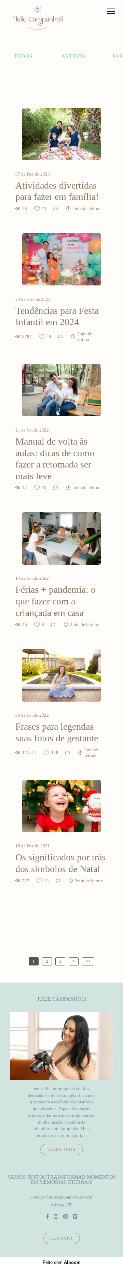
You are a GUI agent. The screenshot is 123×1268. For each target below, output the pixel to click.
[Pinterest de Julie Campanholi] (65, 1216)
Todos (23, 56)
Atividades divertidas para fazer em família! (57, 191)
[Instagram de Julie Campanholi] (56, 1216)
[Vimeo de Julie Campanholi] (75, 1216)
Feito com (62, 1262)
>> (88, 961)
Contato (62, 1238)
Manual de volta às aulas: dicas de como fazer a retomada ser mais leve (54, 458)
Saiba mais (61, 1149)
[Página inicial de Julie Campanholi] (37, 18)
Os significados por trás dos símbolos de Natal (60, 863)
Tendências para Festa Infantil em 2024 (57, 316)
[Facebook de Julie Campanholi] (47, 1216)
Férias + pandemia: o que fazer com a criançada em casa (55, 601)
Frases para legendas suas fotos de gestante (57, 732)
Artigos (73, 56)
